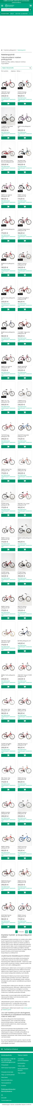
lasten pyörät (27, 1008)
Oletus (18, 71)
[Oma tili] (28, 5)
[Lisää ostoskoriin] (8, 103)
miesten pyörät (6, 1009)
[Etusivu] (10, 6)
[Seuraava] (30, 931)
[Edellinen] (26, 931)
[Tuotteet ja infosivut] (2, 6)
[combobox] (16, 9)
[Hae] (30, 9)
